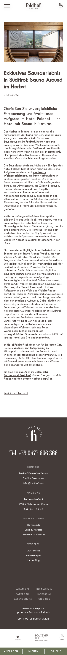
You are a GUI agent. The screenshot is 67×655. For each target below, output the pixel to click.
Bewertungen (33, 555)
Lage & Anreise (33, 529)
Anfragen (11, 651)
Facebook (23, 594)
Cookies (44, 599)
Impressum (44, 594)
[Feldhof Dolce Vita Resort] (33, 6)
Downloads (33, 524)
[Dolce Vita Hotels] (61, 5)
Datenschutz (23, 599)
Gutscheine (33, 550)
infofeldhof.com (33, 482)
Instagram (44, 589)
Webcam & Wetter (33, 534)
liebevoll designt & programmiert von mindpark (33, 610)
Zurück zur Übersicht (16, 393)
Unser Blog (34, 560)
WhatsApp (23, 589)
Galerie (56, 651)
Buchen (33, 651)
